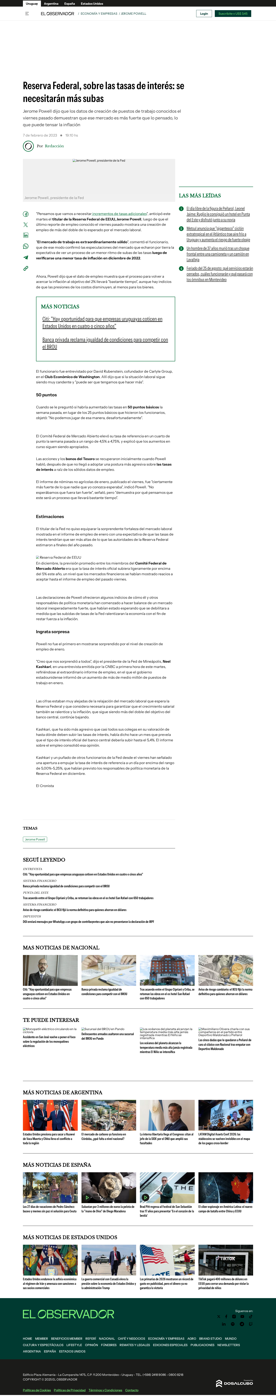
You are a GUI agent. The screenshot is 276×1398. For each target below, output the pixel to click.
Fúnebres (109, 1345)
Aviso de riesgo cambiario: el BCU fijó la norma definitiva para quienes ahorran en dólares (74, 910)
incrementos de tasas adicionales (119, 214)
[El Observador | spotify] (233, 1324)
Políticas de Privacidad (70, 1390)
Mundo (231, 1338)
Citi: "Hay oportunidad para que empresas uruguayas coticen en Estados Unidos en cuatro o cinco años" (83, 874)
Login (204, 13)
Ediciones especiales (170, 1345)
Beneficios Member (66, 1338)
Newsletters (228, 1345)
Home (27, 1338)
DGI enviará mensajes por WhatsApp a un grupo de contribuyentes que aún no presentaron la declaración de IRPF (88, 921)
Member (41, 1338)
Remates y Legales (135, 1345)
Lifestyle (74, 1345)
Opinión (91, 1345)
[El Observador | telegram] (242, 1324)
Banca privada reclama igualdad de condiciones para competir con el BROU (66, 886)
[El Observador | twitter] (218, 1316)
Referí (90, 1338)
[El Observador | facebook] (226, 1316)
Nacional (107, 1338)
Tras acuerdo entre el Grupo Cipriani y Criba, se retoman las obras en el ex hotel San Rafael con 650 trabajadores (88, 898)
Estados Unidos (92, 3)
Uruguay (32, 3)
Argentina (51, 3)
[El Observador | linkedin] (224, 1324)
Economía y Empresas (99, 13)
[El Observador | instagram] (234, 1316)
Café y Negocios (131, 1338)
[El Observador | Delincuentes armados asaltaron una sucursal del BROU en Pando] (102, 1029)
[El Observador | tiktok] (251, 1316)
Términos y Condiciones (105, 1390)
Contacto (131, 1390)
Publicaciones (202, 1345)
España (69, 3)
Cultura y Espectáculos (43, 1345)
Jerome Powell (35, 839)
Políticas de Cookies (37, 1390)
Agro (191, 1338)
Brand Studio (210, 1338)
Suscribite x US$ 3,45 (233, 13)
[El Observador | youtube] (242, 1316)
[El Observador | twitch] (251, 1324)
